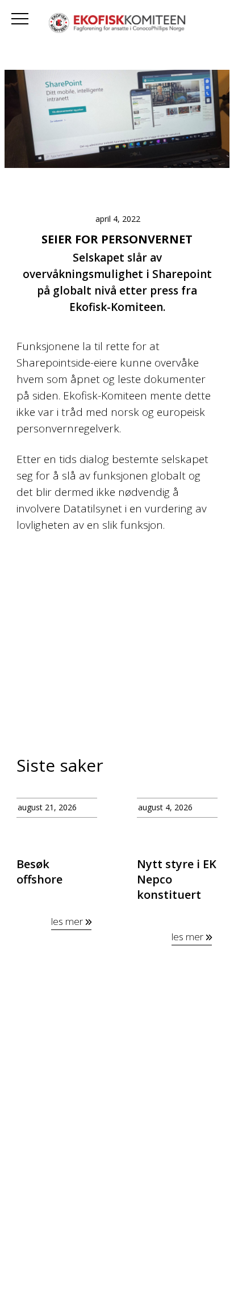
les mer (68, 921)
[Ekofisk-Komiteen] (117, 24)
